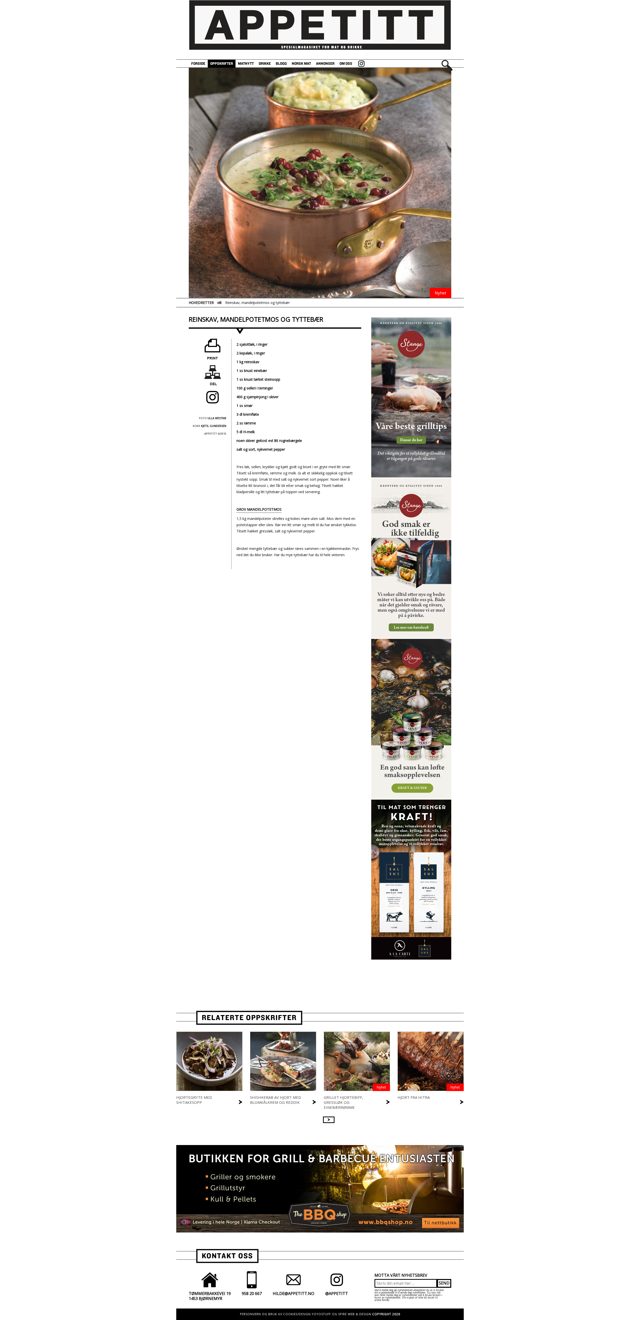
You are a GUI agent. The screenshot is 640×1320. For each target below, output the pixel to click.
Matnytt (246, 63)
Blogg (281, 63)
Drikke (265, 63)
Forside (198, 63)
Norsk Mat (301, 63)
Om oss (346, 63)
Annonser (325, 63)
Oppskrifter (221, 63)
